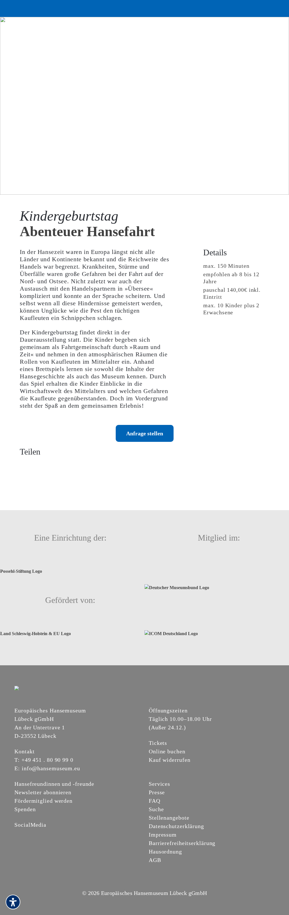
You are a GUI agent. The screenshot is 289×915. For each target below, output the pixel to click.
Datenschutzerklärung (176, 826)
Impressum (163, 834)
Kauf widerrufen (170, 760)
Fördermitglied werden (43, 801)
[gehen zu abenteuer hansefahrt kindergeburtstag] (144, 105)
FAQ (154, 801)
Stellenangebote (169, 818)
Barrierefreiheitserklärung (182, 843)
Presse (157, 792)
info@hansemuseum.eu (51, 768)
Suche (156, 809)
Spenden (25, 809)
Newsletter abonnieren (42, 792)
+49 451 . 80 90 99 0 (47, 760)
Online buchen (167, 751)
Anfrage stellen (144, 433)
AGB (155, 860)
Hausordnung (165, 851)
